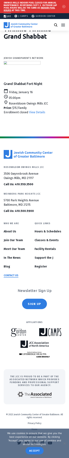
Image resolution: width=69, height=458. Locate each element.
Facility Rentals (45, 249)
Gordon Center (45, 16)
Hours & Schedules (48, 231)
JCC (9, 16)
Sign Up (34, 304)
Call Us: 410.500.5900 (19, 211)
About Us (10, 231)
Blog (7, 266)
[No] (64, 443)
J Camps (23, 16)
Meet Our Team (14, 249)
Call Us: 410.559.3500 (18, 184)
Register (41, 266)
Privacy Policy (34, 423)
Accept (34, 450)
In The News (12, 257)
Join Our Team (13, 240)
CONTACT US (11, 275)
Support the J (44, 257)
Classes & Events (47, 240)
